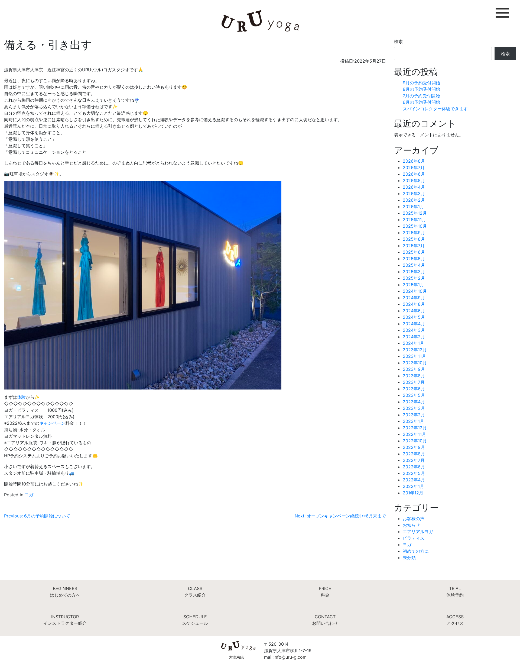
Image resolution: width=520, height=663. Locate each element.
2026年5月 (414, 180)
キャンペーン (52, 423)
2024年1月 (413, 343)
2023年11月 (414, 356)
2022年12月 (415, 427)
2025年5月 (414, 258)
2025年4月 (414, 265)
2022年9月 (414, 447)
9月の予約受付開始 (421, 82)
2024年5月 (414, 317)
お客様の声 (413, 518)
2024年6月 (414, 310)
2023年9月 (414, 369)
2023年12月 (415, 349)
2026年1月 (413, 206)
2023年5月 (414, 395)
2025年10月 (415, 226)
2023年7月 (414, 382)
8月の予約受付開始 (421, 89)
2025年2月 (414, 278)
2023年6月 (414, 388)
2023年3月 (414, 408)
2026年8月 (414, 161)
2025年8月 (414, 239)
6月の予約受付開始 (421, 102)
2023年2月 (414, 414)
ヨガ (29, 494)
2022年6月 (414, 466)
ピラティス (413, 538)
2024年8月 (414, 304)
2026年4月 (414, 187)
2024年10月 (415, 291)
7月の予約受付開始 (421, 95)
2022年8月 (414, 453)
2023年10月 (415, 362)
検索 (398, 41)
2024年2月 (414, 336)
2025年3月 (414, 271)
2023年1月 (413, 421)
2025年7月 (414, 245)
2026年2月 (414, 200)
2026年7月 (414, 167)
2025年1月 (413, 284)
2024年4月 (414, 323)
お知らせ (411, 525)
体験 (21, 397)
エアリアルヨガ (418, 531)
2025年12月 (415, 213)
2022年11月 (414, 434)
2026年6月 (414, 174)
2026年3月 (414, 193)
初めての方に (416, 551)
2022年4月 (414, 479)
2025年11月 (414, 219)
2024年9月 (414, 297)
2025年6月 (414, 252)
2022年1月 (413, 486)
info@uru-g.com (290, 657)
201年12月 (413, 492)
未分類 (409, 557)
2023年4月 (414, 401)
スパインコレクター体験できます (435, 108)
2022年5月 (414, 473)
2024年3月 (414, 330)
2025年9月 (414, 232)
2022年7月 (414, 460)
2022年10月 (415, 440)
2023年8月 (414, 375)
